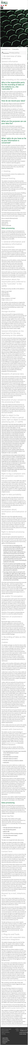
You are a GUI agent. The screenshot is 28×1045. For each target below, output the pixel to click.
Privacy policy (14, 53)
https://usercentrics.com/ (12, 743)
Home (9, 49)
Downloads (4, 1041)
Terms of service (5, 1040)
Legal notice (5, 1037)
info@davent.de (8, 300)
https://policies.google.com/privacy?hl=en (14, 1008)
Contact (4, 1043)
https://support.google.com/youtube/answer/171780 (13, 980)
